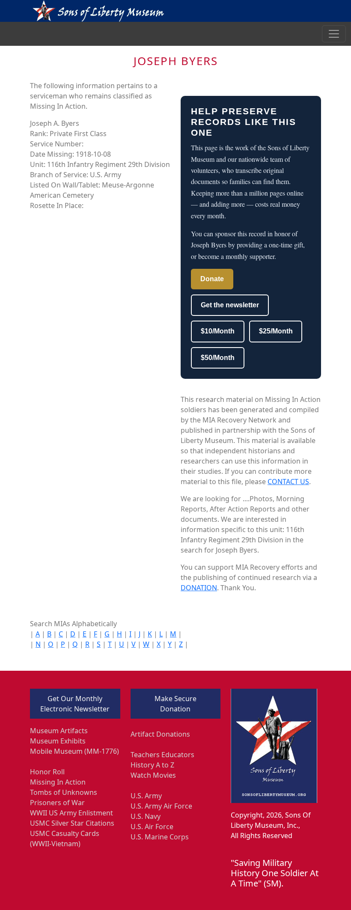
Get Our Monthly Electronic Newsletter (75, 704)
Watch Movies (153, 775)
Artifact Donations (160, 734)
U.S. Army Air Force (161, 806)
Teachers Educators (162, 754)
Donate (212, 279)
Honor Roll (47, 771)
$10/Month (218, 331)
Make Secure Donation (175, 704)
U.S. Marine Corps (160, 837)
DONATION (199, 587)
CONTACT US (288, 481)
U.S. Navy (146, 816)
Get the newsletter (230, 305)
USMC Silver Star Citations (72, 823)
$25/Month (276, 331)
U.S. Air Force (152, 826)
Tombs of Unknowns (63, 792)
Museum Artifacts (59, 730)
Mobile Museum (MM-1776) (74, 751)
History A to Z (152, 765)
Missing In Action (58, 782)
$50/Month (218, 357)
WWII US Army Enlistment (71, 813)
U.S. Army (146, 795)
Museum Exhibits (58, 741)
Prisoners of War (57, 802)
